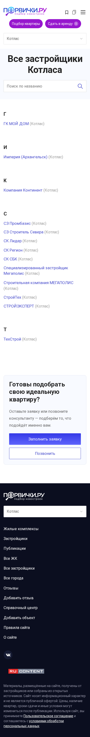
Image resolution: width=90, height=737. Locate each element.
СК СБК (10, 259)
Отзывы (11, 588)
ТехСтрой (12, 339)
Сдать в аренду (62, 24)
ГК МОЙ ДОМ (16, 123)
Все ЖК (10, 558)
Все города (13, 578)
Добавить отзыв (19, 598)
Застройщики (15, 538)
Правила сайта (17, 627)
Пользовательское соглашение (48, 716)
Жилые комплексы (21, 529)
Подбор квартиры (26, 24)
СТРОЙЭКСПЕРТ (19, 306)
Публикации (15, 548)
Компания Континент (23, 190)
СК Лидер (13, 240)
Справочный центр (21, 607)
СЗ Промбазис (17, 223)
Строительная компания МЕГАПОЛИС (38, 282)
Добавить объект (19, 618)
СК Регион (13, 250)
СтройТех (12, 297)
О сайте (10, 637)
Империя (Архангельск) (26, 156)
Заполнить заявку (45, 439)
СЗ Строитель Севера (23, 232)
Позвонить (45, 453)
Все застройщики (19, 568)
